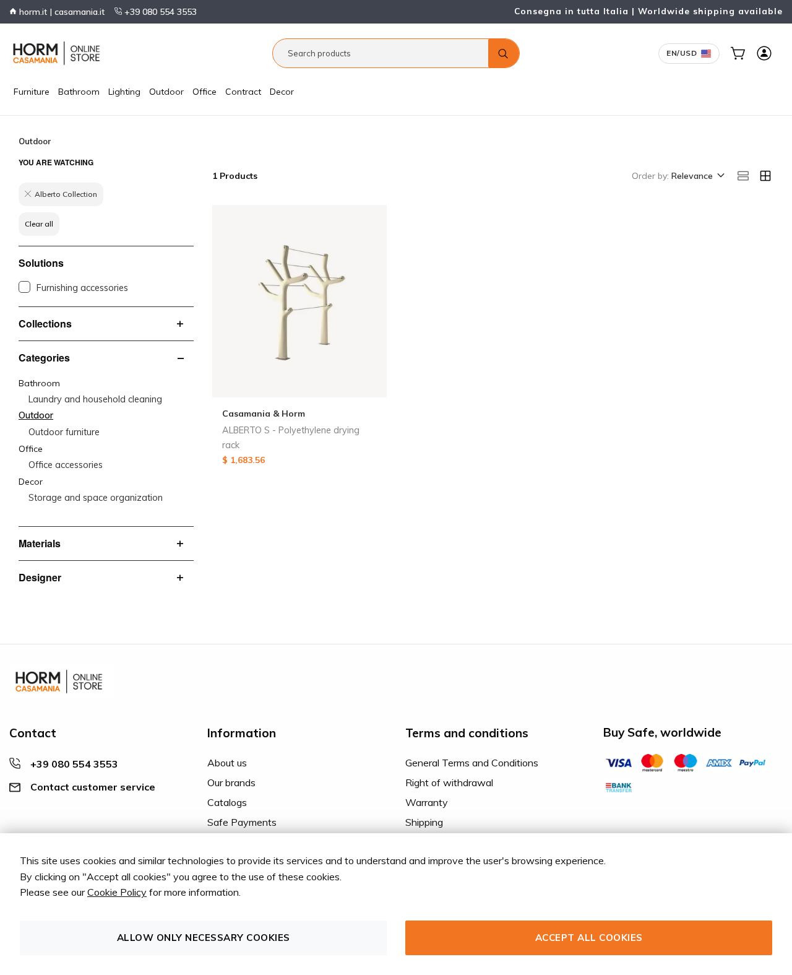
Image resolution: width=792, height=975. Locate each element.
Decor (282, 91)
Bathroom (79, 91)
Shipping (424, 822)
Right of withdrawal (449, 782)
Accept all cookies (589, 937)
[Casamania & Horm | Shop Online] (58, 53)
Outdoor (166, 91)
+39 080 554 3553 (159, 11)
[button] (697, 176)
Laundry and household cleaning (95, 399)
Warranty (426, 802)
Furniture (32, 91)
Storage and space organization (95, 497)
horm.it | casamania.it (61, 11)
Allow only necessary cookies (203, 937)
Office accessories (65, 464)
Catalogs (227, 802)
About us (227, 763)
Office (204, 91)
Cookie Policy (117, 892)
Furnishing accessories (82, 287)
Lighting (124, 91)
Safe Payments (242, 822)
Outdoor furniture (64, 432)
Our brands (231, 782)
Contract (243, 91)
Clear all (39, 223)
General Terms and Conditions (471, 763)
